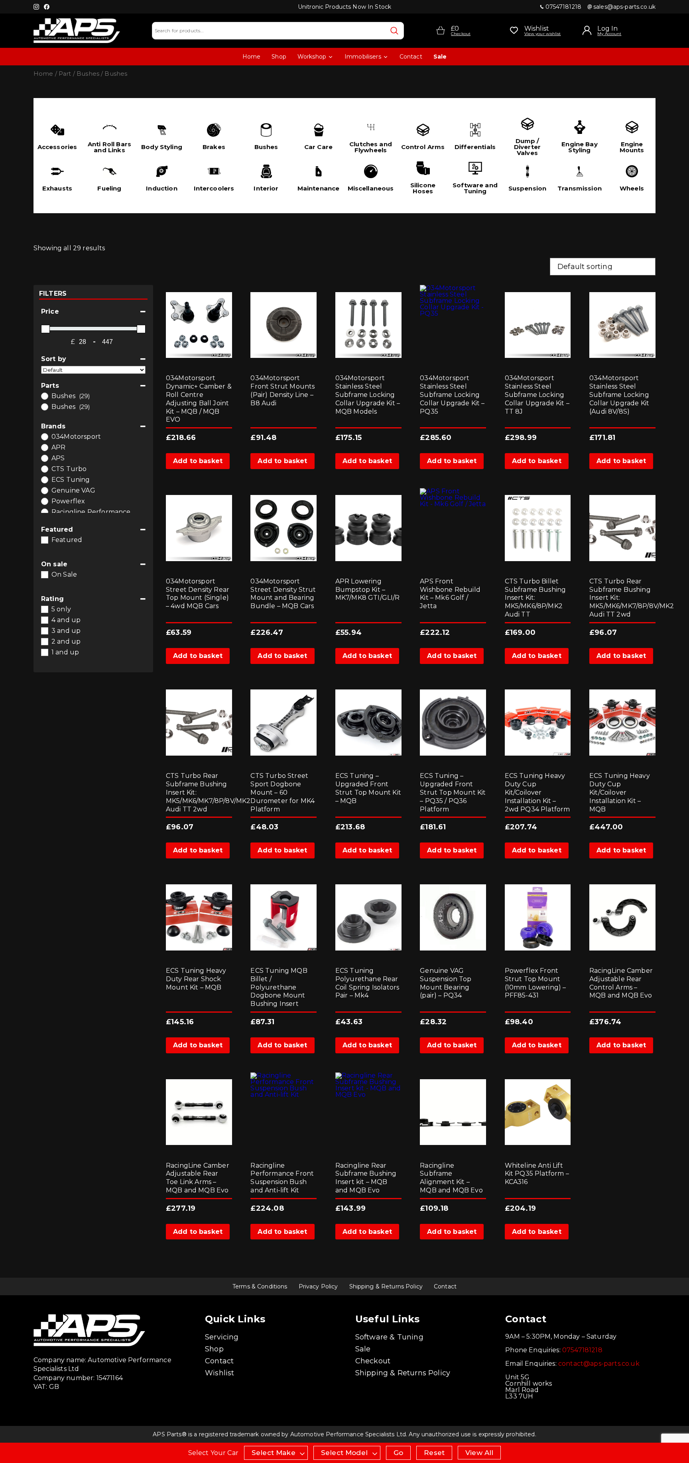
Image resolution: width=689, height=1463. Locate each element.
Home (251, 56)
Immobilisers (362, 56)
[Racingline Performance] (44, 512)
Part (65, 73)
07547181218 (563, 7)
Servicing (222, 1337)
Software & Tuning (389, 1337)
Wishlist (219, 1373)
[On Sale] (44, 574)
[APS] (44, 458)
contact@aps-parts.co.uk (599, 1363)
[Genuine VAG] (44, 490)
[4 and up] (44, 620)
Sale (440, 56)
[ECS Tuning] (44, 479)
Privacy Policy (318, 1286)
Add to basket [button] (197, 461)
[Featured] (44, 539)
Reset (434, 1453)
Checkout (372, 1361)
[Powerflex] (44, 501)
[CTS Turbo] (44, 468)
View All (479, 1453)
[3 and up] (44, 630)
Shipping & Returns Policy (386, 1286)
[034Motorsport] (44, 436)
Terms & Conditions (259, 1286)
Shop (279, 56)
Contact (411, 56)
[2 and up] (44, 641)
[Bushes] (44, 396)
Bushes (88, 73)
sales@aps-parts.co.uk (624, 7)
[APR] (44, 447)
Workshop (311, 56)
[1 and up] (44, 652)
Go (398, 1453)
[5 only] (44, 609)
